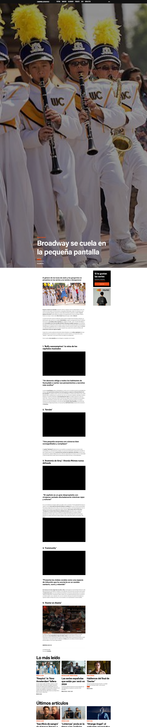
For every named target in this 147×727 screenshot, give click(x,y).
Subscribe (102, 284)
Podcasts (77, 2)
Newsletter (88, 2)
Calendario (70, 2)
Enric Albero (40, 694)
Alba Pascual (65, 691)
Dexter (88, 686)
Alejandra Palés (41, 263)
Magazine (64, 2)
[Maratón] (102, 297)
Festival (58, 2)
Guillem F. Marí (70, 691)
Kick (82, 2)
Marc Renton (90, 688)
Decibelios (38, 259)
